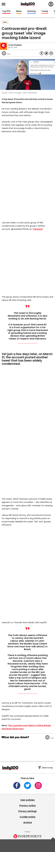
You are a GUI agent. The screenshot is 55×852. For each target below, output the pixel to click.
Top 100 (6, 11)
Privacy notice (27, 805)
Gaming (31, 11)
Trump (44, 11)
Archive (27, 822)
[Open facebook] (16, 785)
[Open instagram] (38, 785)
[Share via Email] (51, 53)
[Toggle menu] (4, 4)
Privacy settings (27, 811)
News (19, 11)
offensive (38, 229)
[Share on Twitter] (46, 53)
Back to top (47, 767)
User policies (27, 800)
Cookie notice (27, 816)
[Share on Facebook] (41, 53)
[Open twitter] (27, 785)
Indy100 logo (27, 4)
